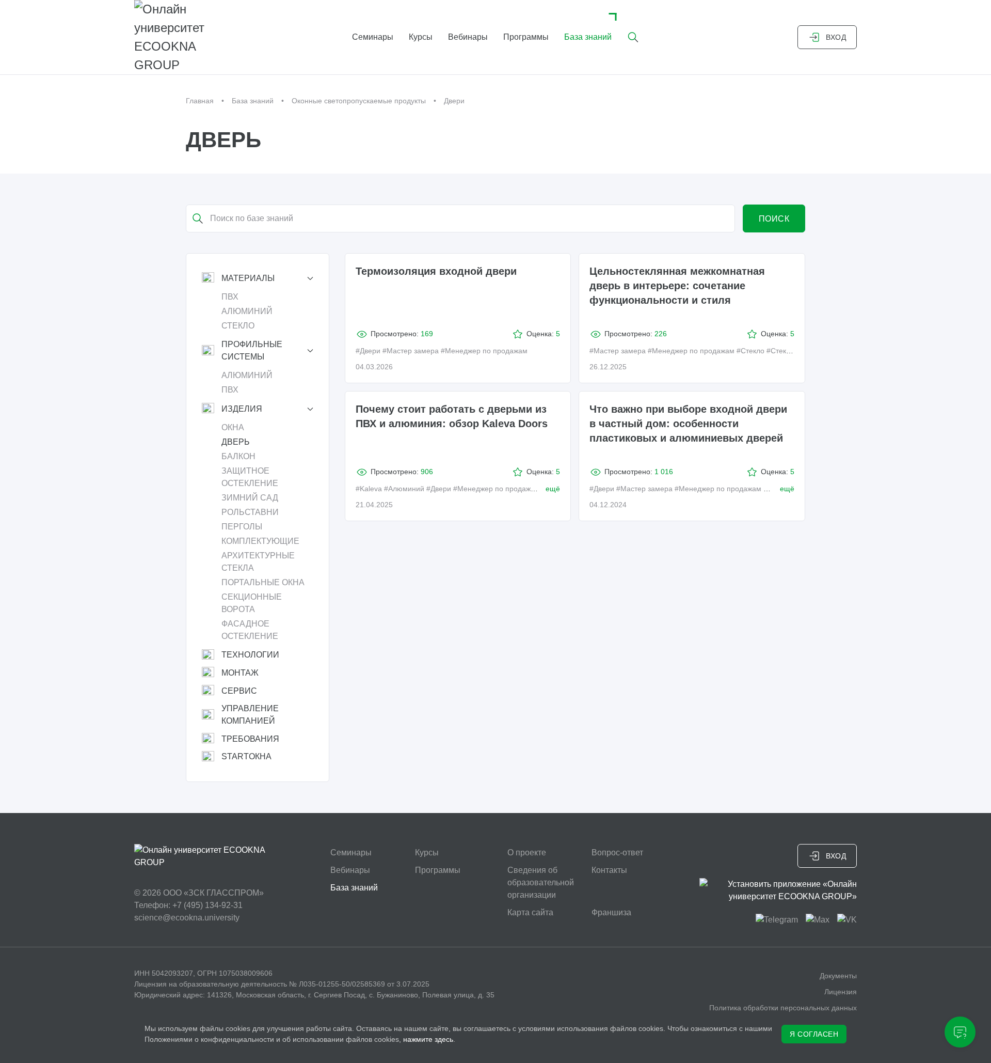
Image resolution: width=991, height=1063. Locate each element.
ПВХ (229, 296)
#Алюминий (404, 488)
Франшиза (611, 912)
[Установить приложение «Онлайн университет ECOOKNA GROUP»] (778, 890)
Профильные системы (251, 350)
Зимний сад (249, 497)
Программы (526, 37)
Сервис (239, 690)
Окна (232, 427)
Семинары (372, 37)
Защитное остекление (249, 477)
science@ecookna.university (186, 917)
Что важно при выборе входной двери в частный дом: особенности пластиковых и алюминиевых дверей (688, 423)
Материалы (248, 278)
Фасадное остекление (249, 629)
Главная (200, 101)
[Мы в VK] (847, 919)
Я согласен (814, 1034)
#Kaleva (369, 488)
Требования (250, 738)
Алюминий (247, 311)
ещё (553, 488)
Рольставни (250, 512)
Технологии (250, 654)
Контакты (609, 870)
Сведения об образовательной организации (540, 882)
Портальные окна (263, 582)
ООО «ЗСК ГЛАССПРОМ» (213, 892)
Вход (836, 37)
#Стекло (750, 351)
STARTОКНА (246, 756)
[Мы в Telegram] (777, 919)
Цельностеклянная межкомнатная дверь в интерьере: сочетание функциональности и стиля (677, 285)
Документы (838, 976)
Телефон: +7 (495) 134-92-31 (188, 905)
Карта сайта (530, 912)
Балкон (238, 456)
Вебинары (468, 37)
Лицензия (840, 992)
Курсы (421, 37)
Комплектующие (260, 541)
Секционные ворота (251, 603)
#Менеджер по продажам (484, 351)
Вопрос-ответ (617, 852)
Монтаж (240, 672)
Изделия (241, 408)
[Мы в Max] (817, 919)
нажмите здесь (428, 1039)
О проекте (526, 852)
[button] (633, 37)
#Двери (368, 351)
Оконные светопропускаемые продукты (359, 101)
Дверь (235, 441)
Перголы (241, 526)
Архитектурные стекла (258, 561)
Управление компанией (250, 714)
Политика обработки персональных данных (783, 1008)
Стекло (237, 325)
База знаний (588, 37)
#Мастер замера (410, 351)
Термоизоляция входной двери (436, 271)
